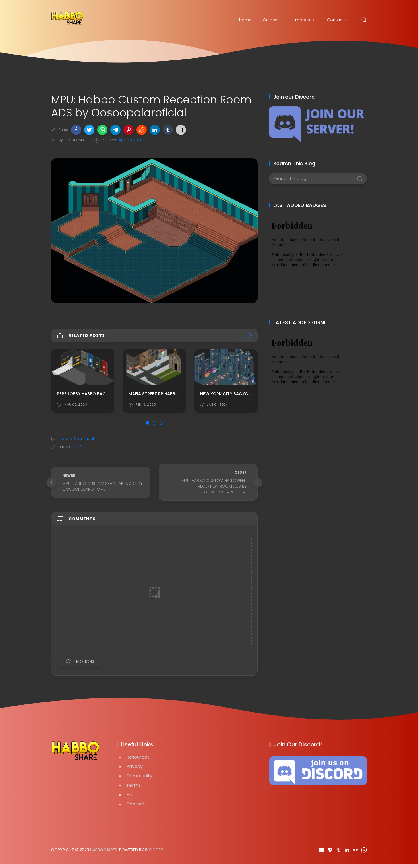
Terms (133, 785)
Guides (270, 20)
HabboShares (103, 850)
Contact (135, 804)
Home (245, 20)
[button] (76, 130)
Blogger (154, 850)
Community (139, 776)
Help (131, 794)
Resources (138, 757)
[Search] (364, 19)
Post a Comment (76, 438)
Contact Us (338, 20)
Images (302, 20)
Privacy (134, 766)
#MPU (78, 447)
